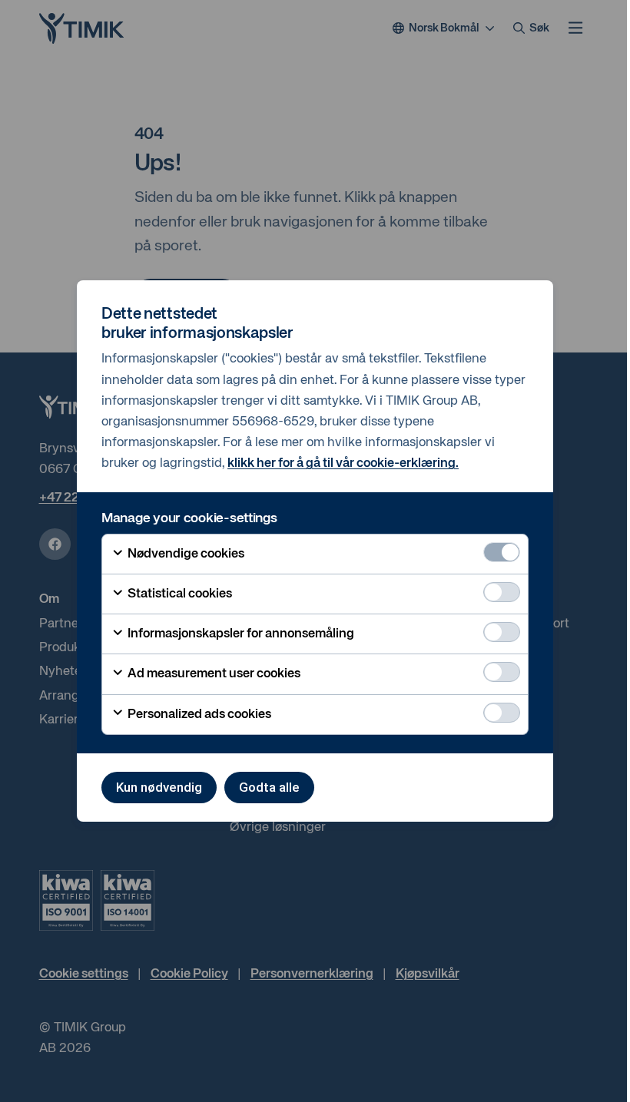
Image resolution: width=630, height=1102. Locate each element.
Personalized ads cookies (198, 714)
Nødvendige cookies (184, 554)
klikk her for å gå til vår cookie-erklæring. (343, 463)
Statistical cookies (178, 594)
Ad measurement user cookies (212, 673)
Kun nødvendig (159, 787)
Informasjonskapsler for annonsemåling (239, 633)
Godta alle (269, 787)
